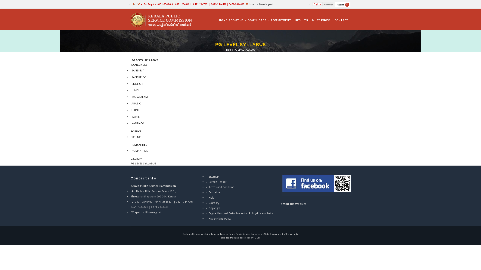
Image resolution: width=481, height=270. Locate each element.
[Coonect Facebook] (317, 185)
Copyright (214, 208)
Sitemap (214, 176)
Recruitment (281, 20)
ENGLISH (137, 84)
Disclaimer (215, 192)
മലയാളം (328, 4)
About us (236, 20)
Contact (341, 20)
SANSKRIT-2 (139, 77)
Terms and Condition (221, 187)
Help (211, 197)
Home (223, 20)
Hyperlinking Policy (220, 218)
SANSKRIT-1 (139, 70)
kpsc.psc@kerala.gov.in (149, 212)
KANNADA (138, 123)
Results (302, 20)
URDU (135, 110)
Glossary (214, 203)
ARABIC (136, 103)
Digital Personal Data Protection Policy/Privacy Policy (241, 213)
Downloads (257, 20)
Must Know (321, 20)
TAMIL (136, 116)
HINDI (135, 90)
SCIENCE (137, 137)
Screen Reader (217, 182)
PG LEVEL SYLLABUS (143, 163)
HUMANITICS (140, 150)
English (317, 4)
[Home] (163, 19)
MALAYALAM (140, 97)
